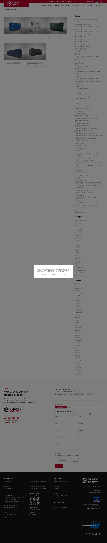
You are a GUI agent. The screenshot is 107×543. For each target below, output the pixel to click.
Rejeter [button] (63, 274)
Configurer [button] (44, 274)
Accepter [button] (54, 274)
